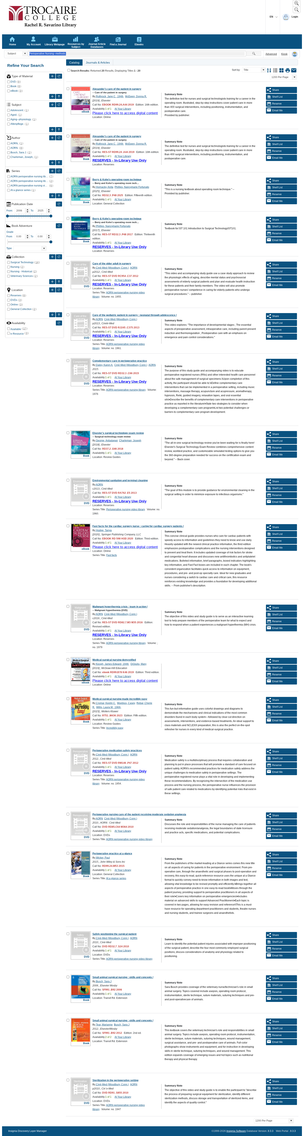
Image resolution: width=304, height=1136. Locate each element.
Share (275, 90)
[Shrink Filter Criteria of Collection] (59, 281)
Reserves (16, 295)
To (32, 236)
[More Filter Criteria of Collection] (52, 256)
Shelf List (277, 96)
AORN (133, 267)
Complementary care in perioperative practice (119, 360)
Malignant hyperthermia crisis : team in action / (119, 606)
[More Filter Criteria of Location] (52, 289)
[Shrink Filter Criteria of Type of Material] (59, 96)
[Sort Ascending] (269, 70)
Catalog (74, 62)
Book (13, 86)
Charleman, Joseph (130, 440)
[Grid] (281, 70)
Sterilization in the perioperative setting (115, 1080)
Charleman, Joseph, (22, 157)
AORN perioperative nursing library (29, 176)
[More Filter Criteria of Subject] (52, 104)
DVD (13, 81)
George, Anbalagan (106, 440)
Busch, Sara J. (19, 152)
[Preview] (288, 70)
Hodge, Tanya (103, 530)
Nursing (15, 266)
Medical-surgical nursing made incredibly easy (119, 699)
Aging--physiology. (21, 119)
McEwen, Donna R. (136, 96)
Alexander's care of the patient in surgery (116, 89)
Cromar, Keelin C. (105, 703)
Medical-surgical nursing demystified (114, 659)
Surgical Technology (22, 262)
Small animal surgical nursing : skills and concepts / (122, 977)
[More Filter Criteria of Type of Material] (52, 76)
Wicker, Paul (102, 857)
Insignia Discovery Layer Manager (27, 1131)
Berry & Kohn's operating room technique (116, 179)
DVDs (14, 300)
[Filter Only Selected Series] (59, 170)
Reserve (277, 103)
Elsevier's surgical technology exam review (118, 433)
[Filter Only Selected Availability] (59, 323)
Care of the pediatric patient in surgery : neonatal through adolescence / (134, 315)
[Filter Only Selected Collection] (59, 256)
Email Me (277, 110)
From (9, 236)
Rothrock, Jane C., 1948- (109, 96)
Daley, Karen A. (104, 365)
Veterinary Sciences (22, 276)
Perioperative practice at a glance (112, 853)
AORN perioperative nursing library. (29, 181)
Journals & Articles (98, 62)
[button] (25, 53)
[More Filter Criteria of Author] (52, 137)
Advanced (271, 54)
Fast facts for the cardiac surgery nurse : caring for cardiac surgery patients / (138, 526)
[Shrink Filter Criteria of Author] (59, 162)
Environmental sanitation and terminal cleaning (120, 480)
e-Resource (17, 333)
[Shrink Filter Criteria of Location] (59, 314)
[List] (275, 70)
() (19, 81)
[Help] (295, 54)
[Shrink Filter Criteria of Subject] (59, 129)
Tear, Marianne (104, 1024)
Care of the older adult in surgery (111, 263)
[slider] (7, 216)
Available (16, 329)
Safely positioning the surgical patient (114, 934)
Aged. (14, 114)
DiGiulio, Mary (138, 664)
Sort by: (236, 69)
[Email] (294, 70)
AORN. (14, 148)
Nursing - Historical (21, 271)
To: (32, 210)
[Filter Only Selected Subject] (59, 104)
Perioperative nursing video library (125, 509)
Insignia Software (236, 1131)
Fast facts (111, 555)
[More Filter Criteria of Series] (52, 170)
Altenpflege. (17, 123)
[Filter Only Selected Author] (59, 137)
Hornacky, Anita (104, 187)
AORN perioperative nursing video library (29, 185)
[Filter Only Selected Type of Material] (59, 76)
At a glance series (21, 190)
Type (9, 248)
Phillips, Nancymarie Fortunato (132, 187)
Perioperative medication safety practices (117, 750)
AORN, (14, 143)
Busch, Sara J (103, 981)
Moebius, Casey (126, 703)
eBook (14, 90)
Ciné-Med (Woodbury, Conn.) (112, 267)
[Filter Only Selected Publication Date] (59, 204)
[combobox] (14, 53)
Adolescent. (17, 110)
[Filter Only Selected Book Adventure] (59, 225)
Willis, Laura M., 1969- (108, 707)
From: (9, 210)
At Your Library (123, 108)
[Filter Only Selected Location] (59, 289)
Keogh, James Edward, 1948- (112, 664)
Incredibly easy (114, 728)
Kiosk (284, 54)
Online (14, 304)
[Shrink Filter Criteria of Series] (59, 195)
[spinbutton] (20, 210)
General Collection (21, 309)
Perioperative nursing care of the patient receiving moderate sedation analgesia (139, 814)
